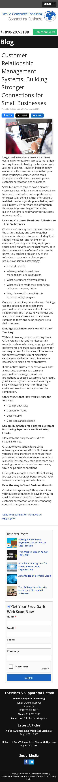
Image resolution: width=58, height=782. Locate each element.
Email (11, 628)
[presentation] (29, 667)
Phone (11, 639)
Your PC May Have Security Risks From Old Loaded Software (32, 590)
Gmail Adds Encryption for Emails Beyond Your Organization (32, 566)
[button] (49, 4)
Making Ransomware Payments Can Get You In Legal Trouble (32, 542)
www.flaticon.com (40, 776)
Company (13, 651)
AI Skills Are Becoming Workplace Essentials (29, 730)
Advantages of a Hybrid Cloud (34, 575)
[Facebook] (26, 762)
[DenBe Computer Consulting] (29, 16)
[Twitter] (31, 762)
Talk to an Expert (45, 32)
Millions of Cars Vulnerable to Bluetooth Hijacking (29, 742)
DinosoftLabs (21, 776)
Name (12, 616)
